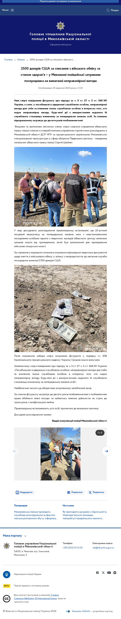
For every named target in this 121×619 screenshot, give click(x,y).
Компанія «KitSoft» (81, 611)
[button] (15, 536)
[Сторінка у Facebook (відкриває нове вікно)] (97, 572)
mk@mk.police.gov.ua (103, 548)
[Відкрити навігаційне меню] (12, 10)
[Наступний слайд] (106, 451)
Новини (21, 60)
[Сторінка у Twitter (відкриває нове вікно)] (103, 572)
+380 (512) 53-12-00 (73, 548)
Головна (8, 60)
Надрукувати (26, 492)
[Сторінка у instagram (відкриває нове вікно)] (115, 572)
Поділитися (76, 492)
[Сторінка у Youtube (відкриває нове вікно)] (109, 572)
